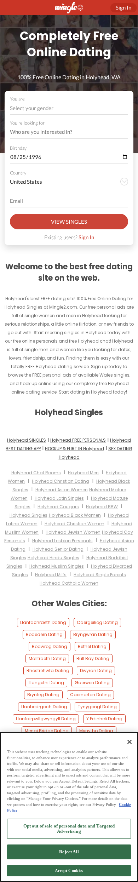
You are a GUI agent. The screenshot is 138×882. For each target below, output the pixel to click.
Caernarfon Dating (90, 695)
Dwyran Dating (96, 671)
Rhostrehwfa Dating (48, 671)
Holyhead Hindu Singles (53, 558)
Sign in (123, 7)
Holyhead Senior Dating (58, 549)
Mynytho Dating (96, 731)
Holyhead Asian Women (61, 490)
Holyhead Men (83, 473)
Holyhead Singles (28, 515)
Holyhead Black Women (75, 515)
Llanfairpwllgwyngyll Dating (46, 719)
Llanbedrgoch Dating (44, 707)
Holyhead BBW (102, 507)
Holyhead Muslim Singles (56, 566)
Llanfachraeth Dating (43, 622)
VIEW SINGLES (69, 221)
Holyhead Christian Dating (60, 481)
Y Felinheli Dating (104, 719)
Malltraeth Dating (47, 658)
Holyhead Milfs (51, 575)
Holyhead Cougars (58, 507)
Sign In (86, 237)
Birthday (18, 148)
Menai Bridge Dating (47, 731)
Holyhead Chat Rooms (36, 473)
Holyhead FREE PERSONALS (78, 440)
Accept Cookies (69, 870)
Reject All (69, 851)
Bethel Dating (92, 646)
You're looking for (27, 123)
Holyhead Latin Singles (59, 498)
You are (17, 99)
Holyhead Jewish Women (73, 532)
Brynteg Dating (43, 695)
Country (18, 173)
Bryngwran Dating (93, 634)
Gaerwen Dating (92, 683)
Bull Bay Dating (92, 658)
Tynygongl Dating (97, 707)
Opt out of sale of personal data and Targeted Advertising (69, 828)
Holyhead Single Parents (100, 575)
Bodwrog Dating (49, 646)
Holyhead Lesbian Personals (62, 541)
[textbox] (68, 108)
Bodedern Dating (44, 634)
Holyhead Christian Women (74, 524)
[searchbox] (64, 132)
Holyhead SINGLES (26, 440)
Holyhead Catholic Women (69, 583)
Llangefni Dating (46, 683)
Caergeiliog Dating (97, 622)
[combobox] (69, 108)
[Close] (129, 742)
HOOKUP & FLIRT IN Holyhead (74, 449)
